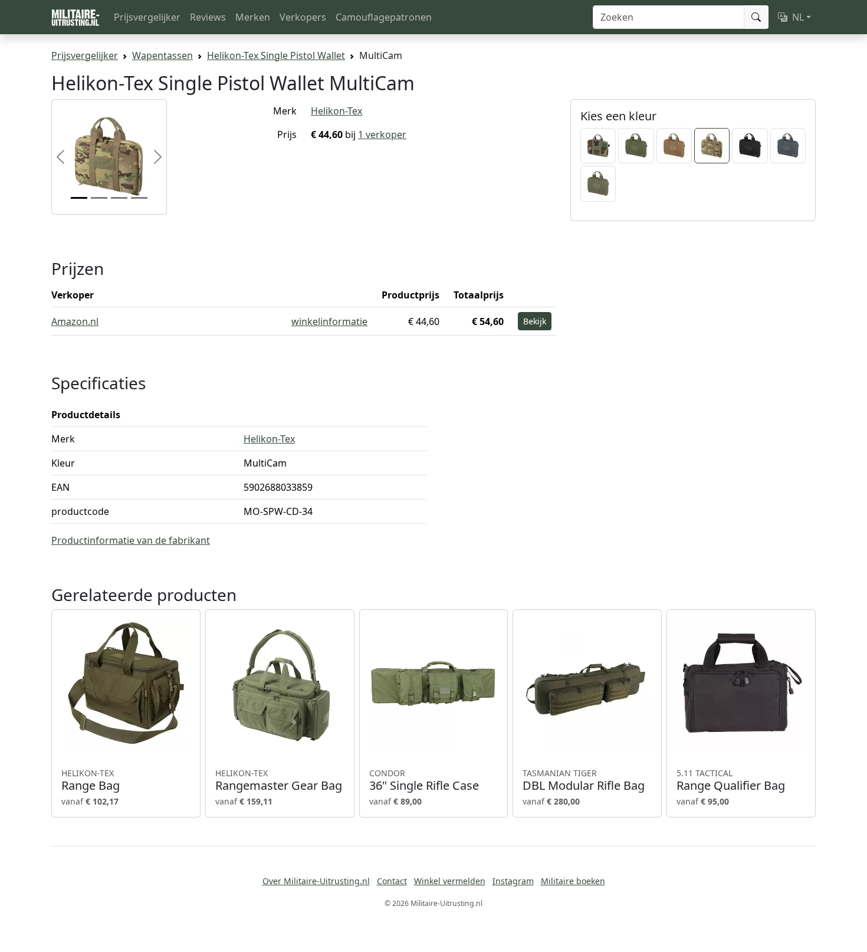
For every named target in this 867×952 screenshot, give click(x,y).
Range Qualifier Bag (730, 780)
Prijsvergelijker (147, 17)
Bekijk (534, 321)
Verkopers (303, 17)
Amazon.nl (74, 321)
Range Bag (90, 780)
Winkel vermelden (449, 881)
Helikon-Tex (336, 110)
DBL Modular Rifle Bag (584, 780)
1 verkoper (382, 134)
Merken (252, 17)
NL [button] (798, 17)
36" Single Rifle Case (424, 780)
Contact (392, 881)
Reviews (208, 17)
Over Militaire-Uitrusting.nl (316, 881)
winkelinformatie (329, 321)
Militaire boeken (573, 881)
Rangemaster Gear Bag (278, 780)
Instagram (513, 881)
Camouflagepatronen (384, 17)
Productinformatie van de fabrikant (130, 540)
